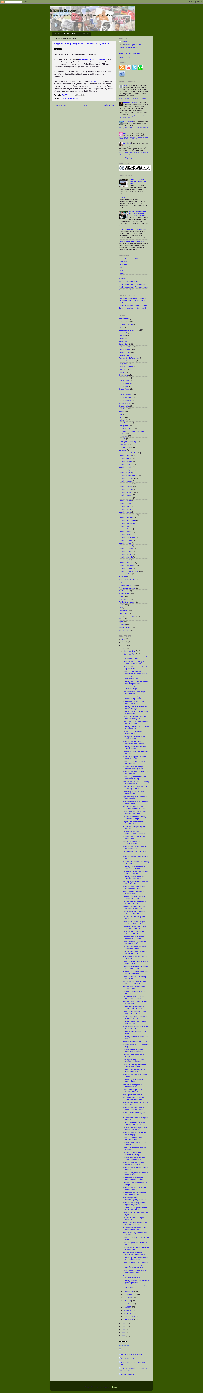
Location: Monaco (125, 532)
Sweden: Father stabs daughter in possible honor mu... (135, 972)
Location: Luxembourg (127, 520)
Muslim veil (123, 591)
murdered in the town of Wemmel (92, 59)
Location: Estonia (125, 481)
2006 (124, 1332)
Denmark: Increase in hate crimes (135, 1263)
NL (92, 81)
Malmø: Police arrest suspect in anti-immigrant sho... (134, 1228)
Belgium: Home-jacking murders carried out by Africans (82, 43)
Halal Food (123, 409)
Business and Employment (129, 330)
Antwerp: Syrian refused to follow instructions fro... (135, 882)
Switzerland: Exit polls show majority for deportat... (133, 702)
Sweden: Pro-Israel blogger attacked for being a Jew (133, 768)
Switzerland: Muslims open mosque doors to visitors (133, 1179)
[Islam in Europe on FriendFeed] (122, 76)
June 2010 (128, 1304)
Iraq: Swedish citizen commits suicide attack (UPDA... (134, 912)
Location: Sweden (125, 563)
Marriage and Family (127, 579)
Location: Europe (125, 484)
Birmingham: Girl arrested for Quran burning (134, 738)
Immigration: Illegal (126, 428)
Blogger (115, 1387)
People (121, 273)
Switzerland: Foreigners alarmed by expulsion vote (135, 678)
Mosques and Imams (127, 585)
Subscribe (84, 33)
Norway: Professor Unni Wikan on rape (133, 241)
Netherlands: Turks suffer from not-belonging (134, 1133)
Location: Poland (125, 543)
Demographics (124, 352)
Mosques (122, 279)
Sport (121, 622)
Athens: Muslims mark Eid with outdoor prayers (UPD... (134, 982)
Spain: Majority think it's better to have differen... (135, 798)
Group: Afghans (125, 378)
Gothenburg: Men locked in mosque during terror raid (133, 1080)
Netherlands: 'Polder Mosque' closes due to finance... (134, 922)
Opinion (122, 596)
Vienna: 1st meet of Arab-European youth (132, 842)
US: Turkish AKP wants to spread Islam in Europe (135, 693)
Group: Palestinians (126, 397)
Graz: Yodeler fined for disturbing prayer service (135, 712)
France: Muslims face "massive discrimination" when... (134, 812)
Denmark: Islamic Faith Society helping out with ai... (134, 977)
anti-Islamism (124, 321)
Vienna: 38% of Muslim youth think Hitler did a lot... (136, 1248)
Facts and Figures (126, 366)
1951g (125, 85)
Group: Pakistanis (125, 395)
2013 (124, 639)
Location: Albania (125, 456)
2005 (124, 1336)
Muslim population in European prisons (133, 287)
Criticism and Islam (126, 347)
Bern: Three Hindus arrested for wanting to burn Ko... (135, 1223)
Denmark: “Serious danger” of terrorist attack (134, 762)
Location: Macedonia (127, 523)
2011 (124, 645)
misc (121, 582)
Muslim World (124, 594)
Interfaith (122, 439)
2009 (124, 1323)
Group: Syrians (124, 403)
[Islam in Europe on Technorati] (140, 70)
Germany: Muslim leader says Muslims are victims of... (134, 877)
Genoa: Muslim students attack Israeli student (134, 1032)
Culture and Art (124, 350)
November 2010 (130, 654)
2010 (124, 648)
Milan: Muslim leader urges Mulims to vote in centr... (136, 1027)
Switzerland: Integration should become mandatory (134, 1193)
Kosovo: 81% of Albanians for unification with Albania (134, 907)
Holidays (122, 420)
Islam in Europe (63, 10)
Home (57, 33)
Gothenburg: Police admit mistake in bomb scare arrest (135, 1258)
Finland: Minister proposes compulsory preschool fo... (133, 1050)
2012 (124, 642)
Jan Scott (127, 143)
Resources (123, 262)
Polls (121, 608)
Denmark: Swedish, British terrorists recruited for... (133, 1139)
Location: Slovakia (126, 557)
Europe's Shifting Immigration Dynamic (133, 305)
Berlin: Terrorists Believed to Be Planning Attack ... (134, 892)
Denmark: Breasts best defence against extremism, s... (135, 1012)
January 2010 (129, 1319)
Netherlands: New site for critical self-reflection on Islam (138, 181)
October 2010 (129, 1291)
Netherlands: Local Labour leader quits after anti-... (135, 772)
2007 (124, 1329)
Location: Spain (125, 560)
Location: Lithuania (126, 518)
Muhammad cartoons (127, 588)
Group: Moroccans (126, 392)
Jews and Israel (125, 447)
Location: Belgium (72, 98)
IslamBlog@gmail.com (132, 45)
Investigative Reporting (127, 442)
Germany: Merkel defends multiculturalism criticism (133, 1267)
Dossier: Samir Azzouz (127, 361)
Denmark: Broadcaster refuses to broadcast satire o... (135, 658)
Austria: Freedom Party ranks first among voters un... (135, 802)
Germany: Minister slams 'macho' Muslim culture (135, 748)
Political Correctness (126, 602)
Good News (123, 375)
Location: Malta (125, 526)
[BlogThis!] (77, 95)
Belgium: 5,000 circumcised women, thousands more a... (134, 1253)
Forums (122, 197)
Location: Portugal (126, 546)
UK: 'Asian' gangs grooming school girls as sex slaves (136, 722)
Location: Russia (125, 551)
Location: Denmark (126, 478)
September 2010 (130, 1295)
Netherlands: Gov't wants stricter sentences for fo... (135, 847)
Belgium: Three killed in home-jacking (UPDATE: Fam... (134, 987)
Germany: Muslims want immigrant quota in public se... (136, 1282)
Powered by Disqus (126, 158)
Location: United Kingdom (128, 571)
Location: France (125, 489)
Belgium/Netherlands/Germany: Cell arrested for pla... (134, 818)
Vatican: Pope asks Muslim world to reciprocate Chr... (135, 1017)
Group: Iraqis (124, 386)
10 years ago (133, 138)
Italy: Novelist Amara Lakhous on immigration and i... (135, 952)
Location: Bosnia (125, 467)
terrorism (122, 624)
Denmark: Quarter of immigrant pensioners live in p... (134, 778)
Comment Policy (125, 57)
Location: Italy (124, 506)
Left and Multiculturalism (128, 453)
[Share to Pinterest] (84, 95)
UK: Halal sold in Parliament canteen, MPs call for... (133, 932)
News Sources (124, 264)
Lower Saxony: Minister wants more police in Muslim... (134, 937)
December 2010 (130, 651)
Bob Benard (128, 122)
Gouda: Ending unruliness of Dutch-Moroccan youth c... (133, 1007)
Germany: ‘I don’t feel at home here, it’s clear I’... (134, 1022)
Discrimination (124, 355)
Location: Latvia (125, 512)
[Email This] (75, 95)
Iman (125, 133)
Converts (122, 336)
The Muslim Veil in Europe (129, 281)
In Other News (70, 33)
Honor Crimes (124, 423)
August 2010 (128, 1298)
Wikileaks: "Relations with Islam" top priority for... (135, 668)
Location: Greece (125, 495)
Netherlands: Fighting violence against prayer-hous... (134, 1203)
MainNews (123, 577)
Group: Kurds (124, 389)
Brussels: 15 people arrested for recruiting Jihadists (135, 788)
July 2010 (127, 1301)
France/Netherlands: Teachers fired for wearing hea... (134, 718)
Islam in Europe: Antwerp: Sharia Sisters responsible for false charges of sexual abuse (134, 97)
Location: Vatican (125, 574)
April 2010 (128, 1310)
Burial (121, 327)
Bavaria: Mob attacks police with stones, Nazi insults (135, 1129)
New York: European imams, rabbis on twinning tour (133, 1099)
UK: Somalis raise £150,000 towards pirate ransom (133, 997)
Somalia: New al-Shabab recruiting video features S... (136, 782)
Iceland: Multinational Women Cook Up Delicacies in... (134, 1123)
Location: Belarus (125, 461)
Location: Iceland (125, 501)
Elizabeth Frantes (130, 103)
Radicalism (123, 610)
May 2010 (127, 1307)
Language (123, 450)
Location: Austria (125, 458)
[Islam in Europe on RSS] (122, 70)
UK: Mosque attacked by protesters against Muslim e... (135, 832)
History (121, 417)
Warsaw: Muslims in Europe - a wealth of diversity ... (134, 902)
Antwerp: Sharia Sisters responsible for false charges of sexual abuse (138, 213)
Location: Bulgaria (126, 470)
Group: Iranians (125, 383)
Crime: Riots (123, 344)
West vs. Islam (124, 630)
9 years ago (142, 98)
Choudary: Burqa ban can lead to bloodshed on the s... (135, 967)
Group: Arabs (124, 381)
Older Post (108, 105)
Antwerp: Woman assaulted (133, 1095)
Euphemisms (124, 276)
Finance (122, 372)
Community (123, 333)
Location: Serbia (125, 554)
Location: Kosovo (125, 509)
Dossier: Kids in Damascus (129, 358)
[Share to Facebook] (81, 95)
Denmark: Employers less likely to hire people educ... (135, 962)
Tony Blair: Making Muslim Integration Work (133, 1085)
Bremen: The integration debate (135, 1041)
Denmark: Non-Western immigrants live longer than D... (135, 673)
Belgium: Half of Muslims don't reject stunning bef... (134, 947)
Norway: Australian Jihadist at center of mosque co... (134, 1277)
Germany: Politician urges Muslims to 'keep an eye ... (136, 728)
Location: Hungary (126, 498)
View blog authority (126, 1345)
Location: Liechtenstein (127, 515)
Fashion (122, 369)
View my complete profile (128, 48)
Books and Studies (126, 324)
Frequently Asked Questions (129, 53)
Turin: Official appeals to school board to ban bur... (134, 758)
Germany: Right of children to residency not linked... (134, 867)
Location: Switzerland (127, 565)
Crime (62, 98)
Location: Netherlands (127, 537)
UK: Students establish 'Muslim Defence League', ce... (134, 927)
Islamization (123, 444)
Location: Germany (126, 492)
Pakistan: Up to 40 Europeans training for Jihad (134, 732)
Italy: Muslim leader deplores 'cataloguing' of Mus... (133, 822)
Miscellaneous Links (126, 290)
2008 (124, 1326)
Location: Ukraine (125, 568)
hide (120, 414)
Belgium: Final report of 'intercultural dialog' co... (133, 1153)
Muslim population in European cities (132, 229)
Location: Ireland (125, 503)
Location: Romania (126, 549)
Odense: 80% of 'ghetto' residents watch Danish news (135, 1208)
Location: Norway (125, 540)
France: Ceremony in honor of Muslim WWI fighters (134, 1066)
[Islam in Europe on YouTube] (128, 70)
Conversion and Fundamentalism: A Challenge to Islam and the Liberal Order (132, 300)
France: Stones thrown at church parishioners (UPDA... (135, 1272)
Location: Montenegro (127, 534)
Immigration (123, 426)
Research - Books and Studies (130, 259)
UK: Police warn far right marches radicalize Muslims (135, 872)
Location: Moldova (126, 529)
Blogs (121, 267)
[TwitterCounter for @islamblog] (131, 1354)
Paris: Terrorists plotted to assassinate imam (132, 1090)
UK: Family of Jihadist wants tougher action (133, 792)
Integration (123, 436)
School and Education (127, 616)
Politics (121, 605)
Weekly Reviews (125, 627)
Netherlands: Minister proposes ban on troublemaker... (134, 1163)
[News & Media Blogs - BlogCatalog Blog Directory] (134, 1370)
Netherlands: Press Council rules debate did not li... (135, 1189)
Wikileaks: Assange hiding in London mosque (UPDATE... (134, 663)
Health (121, 412)
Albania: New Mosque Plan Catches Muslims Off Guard (134, 808)
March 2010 (128, 1313)
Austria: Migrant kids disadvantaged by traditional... (135, 1199)
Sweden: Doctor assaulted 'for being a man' (134, 837)
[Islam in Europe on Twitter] (134, 70)
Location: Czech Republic (128, 475)
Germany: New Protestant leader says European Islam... (135, 683)
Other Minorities (125, 599)
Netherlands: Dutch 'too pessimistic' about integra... (134, 742)
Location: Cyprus (125, 473)
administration (124, 319)
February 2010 (129, 1316)
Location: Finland (125, 487)
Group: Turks (124, 406)
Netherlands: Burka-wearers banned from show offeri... (133, 1109)
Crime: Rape (124, 341)
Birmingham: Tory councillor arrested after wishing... (133, 1060)
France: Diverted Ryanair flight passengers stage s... (134, 942)
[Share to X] (79, 95)
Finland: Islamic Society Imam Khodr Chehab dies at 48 (134, 1159)
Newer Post (60, 105)
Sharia (121, 619)
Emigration (123, 364)
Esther (124, 41)
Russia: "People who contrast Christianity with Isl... (134, 897)
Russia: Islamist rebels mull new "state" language (135, 688)
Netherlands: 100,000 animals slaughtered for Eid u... (134, 887)
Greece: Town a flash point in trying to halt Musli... (134, 1070)
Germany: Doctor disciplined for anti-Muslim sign (135, 708)
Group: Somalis (125, 400)
